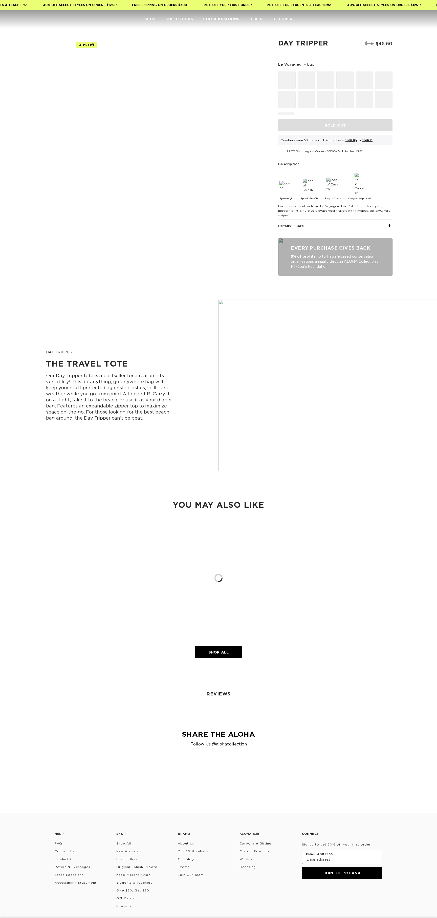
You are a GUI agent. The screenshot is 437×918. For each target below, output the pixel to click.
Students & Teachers (134, 882)
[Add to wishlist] (258, 46)
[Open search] (395, 19)
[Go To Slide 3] (56, 119)
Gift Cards (125, 898)
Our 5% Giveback (193, 851)
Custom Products (254, 851)
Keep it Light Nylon (133, 874)
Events (184, 866)
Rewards (124, 906)
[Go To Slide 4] (56, 143)
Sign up (351, 140)
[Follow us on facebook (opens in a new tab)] (329, 892)
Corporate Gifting (255, 843)
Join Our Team (190, 874)
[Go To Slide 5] (56, 166)
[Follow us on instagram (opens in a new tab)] (305, 892)
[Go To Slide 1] (56, 73)
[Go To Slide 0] (56, 50)
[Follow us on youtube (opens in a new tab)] (341, 892)
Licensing (247, 866)
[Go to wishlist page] (416, 19)
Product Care (67, 859)
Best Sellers (127, 859)
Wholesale (248, 859)
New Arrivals (127, 851)
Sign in (367, 140)
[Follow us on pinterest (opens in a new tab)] (354, 892)
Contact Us (65, 851)
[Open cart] (426, 19)
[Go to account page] (406, 19)
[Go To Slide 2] (56, 96)
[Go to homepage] (19, 19)
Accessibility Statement (76, 882)
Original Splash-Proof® (137, 866)
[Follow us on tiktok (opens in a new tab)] (317, 892)
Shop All (218, 652)
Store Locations (69, 874)
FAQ (58, 843)
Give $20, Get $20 (132, 890)
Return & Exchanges (72, 866)
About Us (186, 843)
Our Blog (186, 859)
